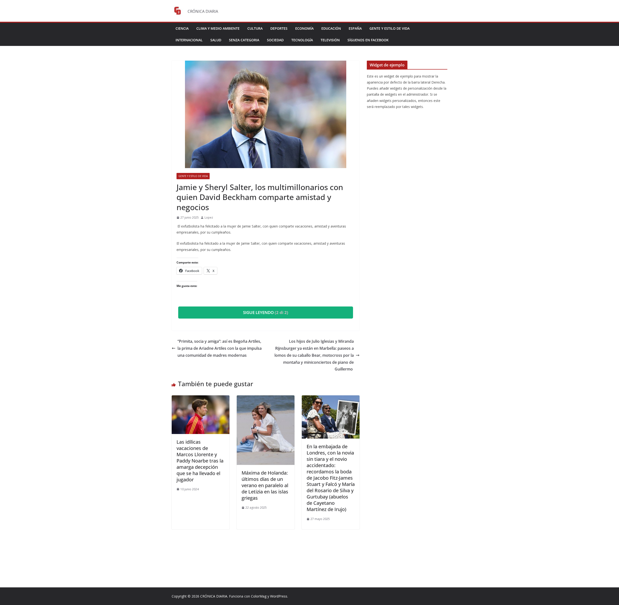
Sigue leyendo (265, 312)
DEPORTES (278, 28)
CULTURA (255, 28)
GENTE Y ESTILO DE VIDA (389, 28)
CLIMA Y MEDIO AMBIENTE (218, 28)
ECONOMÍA (304, 28)
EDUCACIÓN (331, 28)
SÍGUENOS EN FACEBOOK (368, 40)
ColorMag (258, 596)
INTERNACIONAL (189, 40)
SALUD (215, 40)
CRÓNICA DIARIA (213, 596)
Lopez (209, 217)
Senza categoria (244, 40)
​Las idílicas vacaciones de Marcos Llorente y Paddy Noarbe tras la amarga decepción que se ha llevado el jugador (200, 461)
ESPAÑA (355, 28)
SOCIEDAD (275, 40)
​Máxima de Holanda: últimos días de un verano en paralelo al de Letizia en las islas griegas (265, 485)
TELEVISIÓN (330, 40)
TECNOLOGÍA (302, 40)
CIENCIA (182, 28)
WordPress (278, 596)
